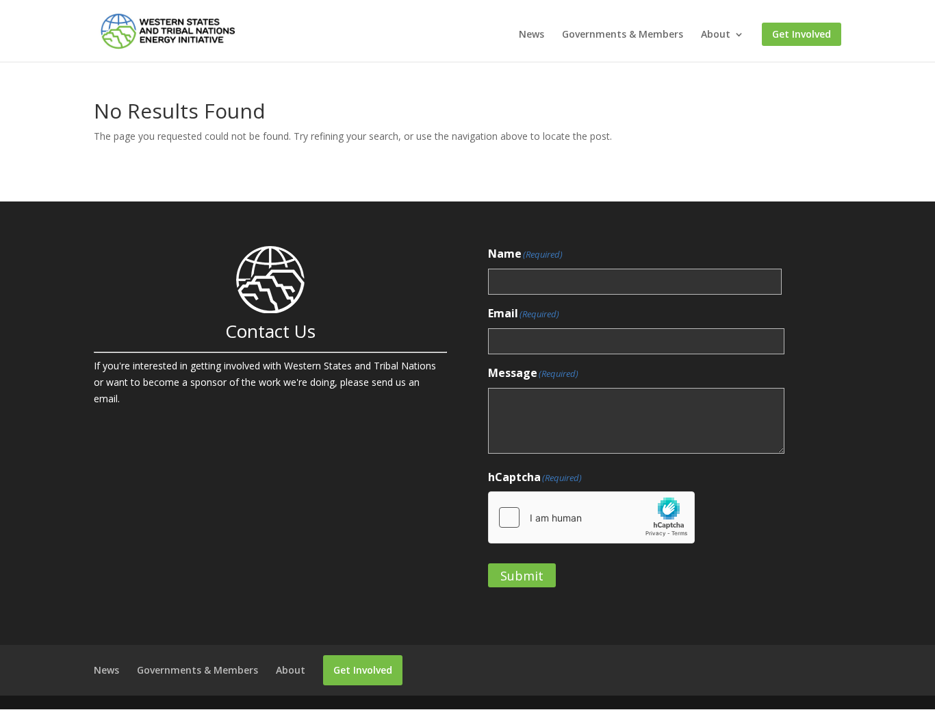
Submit (521, 575)
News (531, 34)
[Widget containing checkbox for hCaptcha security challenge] (591, 517)
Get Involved (801, 34)
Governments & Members (622, 34)
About (715, 34)
